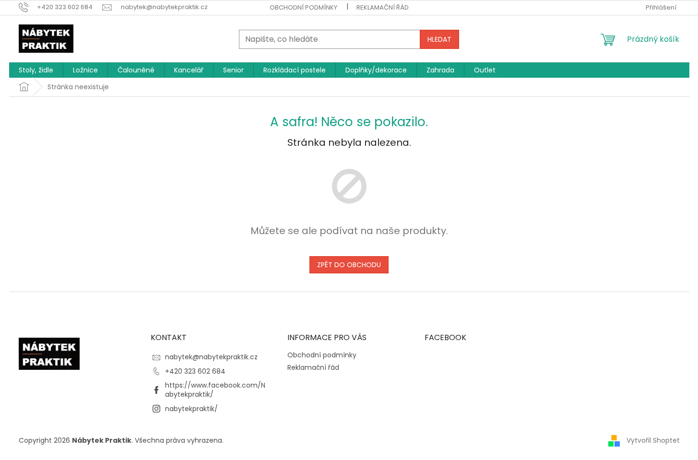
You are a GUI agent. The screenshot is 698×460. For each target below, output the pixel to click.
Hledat (439, 39)
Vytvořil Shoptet (653, 440)
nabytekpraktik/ (191, 408)
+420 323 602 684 (195, 371)
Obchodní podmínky (303, 7)
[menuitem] (36, 70)
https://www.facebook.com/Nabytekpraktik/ (215, 389)
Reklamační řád (382, 7)
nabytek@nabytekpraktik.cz (211, 357)
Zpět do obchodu (349, 265)
